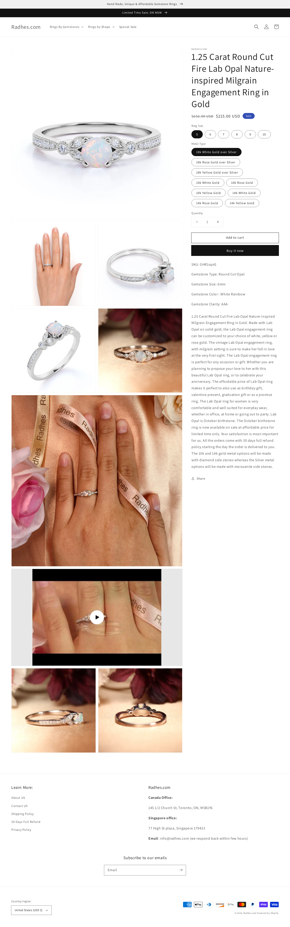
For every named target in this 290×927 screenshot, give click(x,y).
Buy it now (235, 250)
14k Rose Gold (207, 203)
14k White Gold (244, 193)
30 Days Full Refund (25, 822)
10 (264, 134)
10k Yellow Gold (208, 193)
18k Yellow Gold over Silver (217, 172)
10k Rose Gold (242, 183)
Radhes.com (249, 913)
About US (18, 798)
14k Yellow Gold (242, 203)
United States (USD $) (28, 910)
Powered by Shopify (268, 913)
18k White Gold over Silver (216, 152)
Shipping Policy (22, 814)
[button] (256, 27)
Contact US (19, 806)
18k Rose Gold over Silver (215, 162)
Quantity (197, 213)
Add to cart (235, 237)
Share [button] (201, 478)
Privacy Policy (21, 830)
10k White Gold (208, 183)
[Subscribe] (181, 870)
